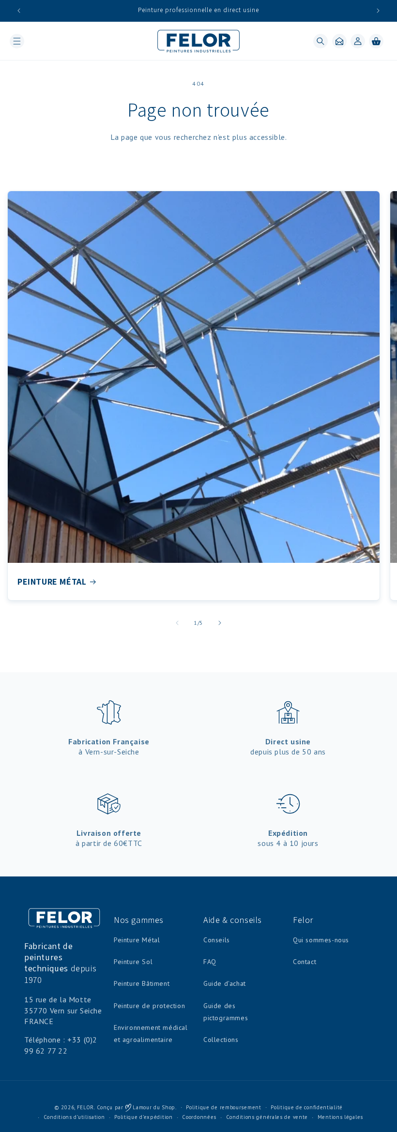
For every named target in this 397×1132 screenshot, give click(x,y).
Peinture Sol (133, 961)
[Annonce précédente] (19, 10)
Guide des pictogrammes (225, 1011)
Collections (221, 1039)
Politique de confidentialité (307, 1107)
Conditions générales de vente (267, 1117)
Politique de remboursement (223, 1107)
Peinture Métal (137, 940)
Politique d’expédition (143, 1117)
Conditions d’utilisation (74, 1117)
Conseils (216, 940)
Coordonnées (199, 1117)
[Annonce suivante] (378, 10)
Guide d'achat (224, 983)
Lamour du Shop (153, 1107)
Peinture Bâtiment (141, 983)
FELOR (85, 1107)
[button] (17, 41)
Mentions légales (340, 1117)
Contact (304, 961)
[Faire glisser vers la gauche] (177, 623)
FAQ (209, 961)
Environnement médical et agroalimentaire (151, 1033)
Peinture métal (51, 581)
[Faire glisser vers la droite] (219, 623)
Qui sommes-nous (321, 940)
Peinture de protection (149, 1005)
